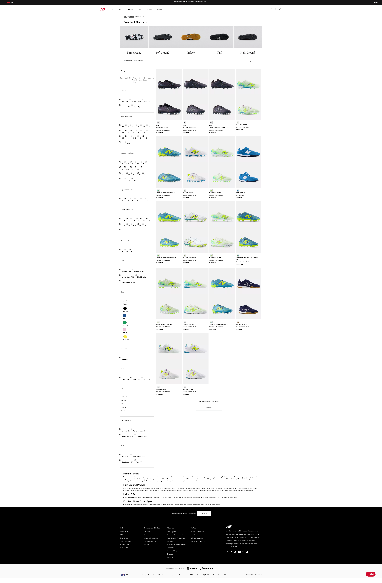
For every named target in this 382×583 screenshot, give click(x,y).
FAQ (121, 535)
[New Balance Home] (103, 9)
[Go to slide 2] (190, 4)
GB (127, 575)
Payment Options (150, 541)
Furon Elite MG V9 (215, 193)
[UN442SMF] (237, 190)
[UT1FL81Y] (211, 122)
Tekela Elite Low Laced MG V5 (166, 257)
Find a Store (124, 548)
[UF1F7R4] (237, 122)
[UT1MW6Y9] (237, 255)
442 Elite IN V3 (161, 389)
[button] (275, 9)
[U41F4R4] (185, 190)
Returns (146, 544)
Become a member (197, 532)
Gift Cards (147, 532)
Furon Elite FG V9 (162, 128)
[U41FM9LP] (185, 122)
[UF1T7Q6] (185, 322)
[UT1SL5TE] (211, 322)
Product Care (124, 544)
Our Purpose (171, 532)
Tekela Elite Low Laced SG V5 (218, 324)
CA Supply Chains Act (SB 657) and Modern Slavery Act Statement (210, 575)
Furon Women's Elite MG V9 (165, 324)
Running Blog (172, 551)
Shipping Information (151, 538)
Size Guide (124, 538)
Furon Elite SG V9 (215, 257)
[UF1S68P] (211, 255)
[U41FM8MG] (185, 255)
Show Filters (139, 60)
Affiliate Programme (197, 538)
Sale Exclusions (125, 541)
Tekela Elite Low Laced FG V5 (218, 128)
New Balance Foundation (176, 538)
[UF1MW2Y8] (158, 322)
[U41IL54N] (237, 322)
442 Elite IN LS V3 (241, 324)
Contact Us (124, 532)
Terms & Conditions (159, 575)
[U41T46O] (185, 387)
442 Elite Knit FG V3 (189, 128)
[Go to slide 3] (191, 4)
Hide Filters (129, 60)
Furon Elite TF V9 (188, 324)
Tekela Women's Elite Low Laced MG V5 (247, 258)
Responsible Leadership (175, 535)
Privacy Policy (146, 575)
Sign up (204, 513)
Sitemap (170, 554)
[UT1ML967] (158, 255)
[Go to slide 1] (189, 4)
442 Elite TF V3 (188, 389)
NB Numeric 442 (241, 193)
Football (131, 17)
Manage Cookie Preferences (178, 575)
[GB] (8, 2)
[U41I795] (158, 387)
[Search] (271, 9)
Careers (169, 541)
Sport (125, 17)
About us (170, 557)
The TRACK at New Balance (176, 544)
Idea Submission (196, 535)
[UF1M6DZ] (211, 190)
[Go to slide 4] (192, 4)
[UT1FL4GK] (158, 190)
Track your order (149, 535)
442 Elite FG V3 (188, 193)
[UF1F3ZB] (158, 122)
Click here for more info (198, 1)
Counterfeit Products (198, 541)
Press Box (170, 548)
